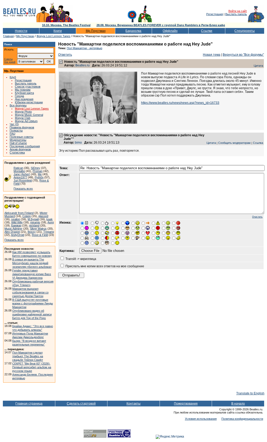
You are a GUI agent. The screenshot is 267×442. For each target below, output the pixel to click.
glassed (43, 216)
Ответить (65, 54)
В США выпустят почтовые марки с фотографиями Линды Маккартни (32, 303)
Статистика (17, 152)
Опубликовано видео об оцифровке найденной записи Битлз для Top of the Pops (32, 314)
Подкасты (16, 130)
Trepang (48, 231)
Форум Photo (23, 111)
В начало (238, 403)
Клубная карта (24, 92)
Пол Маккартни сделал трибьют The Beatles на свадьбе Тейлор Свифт (27, 356)
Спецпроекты (244, 31)
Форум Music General (29, 114)
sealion (15, 219)
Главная (8, 36)
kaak (49, 219)
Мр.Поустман (96, 31)
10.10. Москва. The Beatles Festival (66, 25)
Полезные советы (21, 136)
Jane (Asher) (22, 174)
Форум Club (22, 118)
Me (40, 174)
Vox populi (9, 62)
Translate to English (250, 393)
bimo (78, 142)
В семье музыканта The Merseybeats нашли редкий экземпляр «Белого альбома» (32, 263)
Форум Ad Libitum (26, 121)
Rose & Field (40, 234)
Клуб (13, 77)
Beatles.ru (82, 65)
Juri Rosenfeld (23, 180)
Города (19, 96)
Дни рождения (24, 99)
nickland (34, 225)
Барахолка (133, 31)
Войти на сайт (237, 11)
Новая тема (211, 54)
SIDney (35, 167)
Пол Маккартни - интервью (84, 48)
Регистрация (214, 14)
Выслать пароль (236, 14)
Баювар (16, 225)
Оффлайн (170, 31)
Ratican (18, 167)
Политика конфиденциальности (242, 418)
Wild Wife (17, 222)
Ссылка (258, 142)
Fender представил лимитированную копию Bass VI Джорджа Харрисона (31, 274)
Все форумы (18, 105)
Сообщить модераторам (234, 142)
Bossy (32, 231)
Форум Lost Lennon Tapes (53, 36)
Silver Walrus (38, 228)
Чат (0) (14, 124)
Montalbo (19, 171)
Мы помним (23, 89)
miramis (35, 222)
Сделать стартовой (81, 403)
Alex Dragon (12, 231)
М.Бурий (33, 219)
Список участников (27, 86)
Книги (57, 31)
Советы (8, 59)
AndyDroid (17, 234)
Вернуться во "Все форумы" (243, 54)
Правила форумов (22, 127)
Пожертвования (186, 403)
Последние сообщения (25, 146)
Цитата (258, 65)
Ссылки (206, 31)
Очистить (257, 217)
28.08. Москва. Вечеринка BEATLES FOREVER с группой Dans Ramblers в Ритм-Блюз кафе (160, 25)
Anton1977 (20, 177)
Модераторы (18, 139)
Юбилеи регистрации (29, 102)
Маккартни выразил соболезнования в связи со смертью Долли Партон (30, 292)
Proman (38, 171)
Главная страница (29, 403)
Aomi (50, 222)
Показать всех (23, 188)
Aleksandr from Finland (19, 212)
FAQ (12, 133)
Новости (21, 31)
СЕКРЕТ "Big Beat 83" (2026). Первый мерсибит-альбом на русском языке (31, 367)
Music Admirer (13, 228)
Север (26, 216)
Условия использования (201, 418)
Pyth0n (39, 177)
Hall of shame (18, 143)
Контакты (133, 403)
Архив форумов (20, 149)
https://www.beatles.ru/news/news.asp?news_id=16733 (180, 103)
